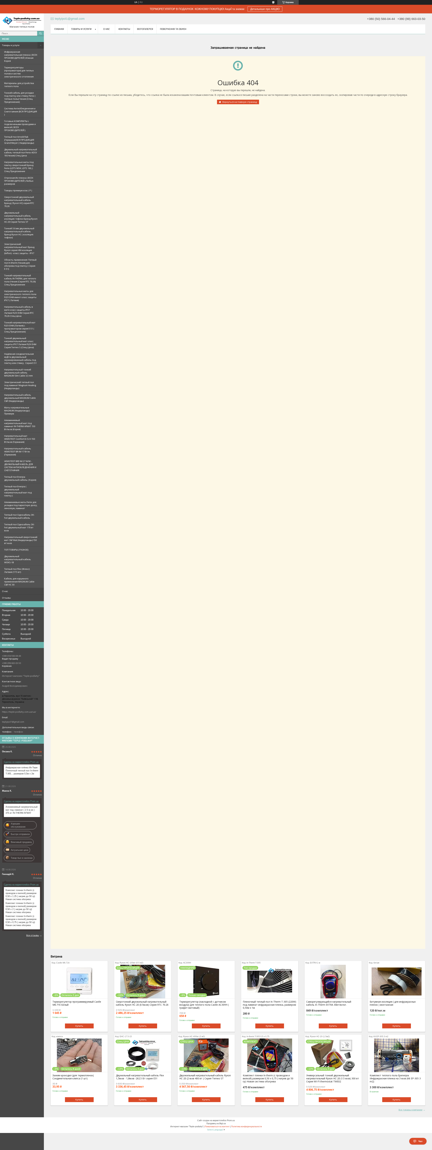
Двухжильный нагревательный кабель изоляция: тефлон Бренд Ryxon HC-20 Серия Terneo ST (20, 217)
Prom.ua (231, 1120)
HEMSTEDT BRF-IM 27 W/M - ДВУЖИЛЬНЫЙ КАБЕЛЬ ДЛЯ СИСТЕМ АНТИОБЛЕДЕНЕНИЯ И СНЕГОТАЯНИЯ (20, 466)
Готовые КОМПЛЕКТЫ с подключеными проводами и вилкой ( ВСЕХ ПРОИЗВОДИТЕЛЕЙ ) (20, 126)
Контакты (124, 29)
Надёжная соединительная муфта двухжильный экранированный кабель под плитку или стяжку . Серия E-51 (20, 358)
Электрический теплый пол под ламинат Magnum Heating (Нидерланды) (20, 385)
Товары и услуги (10, 45)
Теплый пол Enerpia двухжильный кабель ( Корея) (20, 478)
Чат (420, 1141)
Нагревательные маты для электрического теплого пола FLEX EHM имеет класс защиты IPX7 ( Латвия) (20, 296)
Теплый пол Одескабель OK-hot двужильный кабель (19, 516)
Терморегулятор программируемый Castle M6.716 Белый (76, 1003)
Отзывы (6, 597)
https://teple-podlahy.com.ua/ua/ (19, 711)
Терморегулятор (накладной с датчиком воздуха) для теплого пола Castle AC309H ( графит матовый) (204, 1004)
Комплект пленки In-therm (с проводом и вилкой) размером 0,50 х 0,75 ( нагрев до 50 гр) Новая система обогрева (21, 921)
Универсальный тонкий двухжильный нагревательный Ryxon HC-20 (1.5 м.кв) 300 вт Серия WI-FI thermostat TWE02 (332, 1078)
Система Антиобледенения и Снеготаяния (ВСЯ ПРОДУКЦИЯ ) (20, 111)
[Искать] (40, 33)
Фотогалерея (145, 29)
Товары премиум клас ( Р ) (18, 190)
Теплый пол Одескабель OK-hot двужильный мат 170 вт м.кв (19, 527)
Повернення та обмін (173, 29)
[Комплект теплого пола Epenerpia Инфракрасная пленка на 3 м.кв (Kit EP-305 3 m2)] (396, 1055)
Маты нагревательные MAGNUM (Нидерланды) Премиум (17, 410)
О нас (5, 591)
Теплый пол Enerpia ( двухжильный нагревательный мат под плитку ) (18, 491)
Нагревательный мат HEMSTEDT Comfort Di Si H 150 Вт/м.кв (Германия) (19, 438)
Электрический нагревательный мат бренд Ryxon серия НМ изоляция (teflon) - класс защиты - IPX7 (19, 249)
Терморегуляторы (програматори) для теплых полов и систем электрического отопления (19, 72)
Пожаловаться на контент (217, 1126)
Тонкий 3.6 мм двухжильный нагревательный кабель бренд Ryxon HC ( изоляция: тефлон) (19, 233)
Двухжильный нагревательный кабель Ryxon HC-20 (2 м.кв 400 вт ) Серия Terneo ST (205, 1077)
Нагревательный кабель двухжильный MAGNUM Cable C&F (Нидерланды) (20, 397)
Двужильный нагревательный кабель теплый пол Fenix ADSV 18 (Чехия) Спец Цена (20, 152)
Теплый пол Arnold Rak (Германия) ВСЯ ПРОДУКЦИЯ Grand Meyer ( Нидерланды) (19, 139)
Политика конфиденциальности (246, 1126)
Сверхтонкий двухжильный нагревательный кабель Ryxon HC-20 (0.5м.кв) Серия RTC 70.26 (142, 1003)
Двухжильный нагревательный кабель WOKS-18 (17, 559)
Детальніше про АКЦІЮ (265, 9)
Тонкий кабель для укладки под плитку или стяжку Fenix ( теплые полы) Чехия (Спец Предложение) (19, 97)
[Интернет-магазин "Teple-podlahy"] (22, 20)
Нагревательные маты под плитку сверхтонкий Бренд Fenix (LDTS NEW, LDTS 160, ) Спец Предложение (19, 167)
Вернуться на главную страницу (239, 101)
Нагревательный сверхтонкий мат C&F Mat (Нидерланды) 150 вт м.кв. (20, 540)
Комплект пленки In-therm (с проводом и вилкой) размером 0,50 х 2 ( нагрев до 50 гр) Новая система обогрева (21, 908)
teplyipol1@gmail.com (13, 721)
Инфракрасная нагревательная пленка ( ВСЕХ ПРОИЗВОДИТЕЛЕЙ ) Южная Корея (20, 56)
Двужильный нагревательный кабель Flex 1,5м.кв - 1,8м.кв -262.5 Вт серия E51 (140, 1077)
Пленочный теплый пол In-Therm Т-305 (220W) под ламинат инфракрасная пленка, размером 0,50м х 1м (269, 1004)
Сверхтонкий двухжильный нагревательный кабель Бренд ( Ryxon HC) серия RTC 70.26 (19, 201)
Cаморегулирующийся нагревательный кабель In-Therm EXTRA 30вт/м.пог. (328, 1003)
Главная (59, 29)
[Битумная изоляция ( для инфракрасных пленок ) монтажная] (396, 981)
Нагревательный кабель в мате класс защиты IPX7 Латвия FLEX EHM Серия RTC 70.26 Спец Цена (19, 311)
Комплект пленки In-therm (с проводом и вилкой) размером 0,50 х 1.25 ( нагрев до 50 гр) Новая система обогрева (21, 895)
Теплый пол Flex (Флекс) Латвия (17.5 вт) (17, 570)
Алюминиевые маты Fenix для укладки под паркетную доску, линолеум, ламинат (20, 505)
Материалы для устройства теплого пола (19, 85)
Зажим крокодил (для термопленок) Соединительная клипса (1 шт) (73, 1077)
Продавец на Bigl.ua (216, 1123)
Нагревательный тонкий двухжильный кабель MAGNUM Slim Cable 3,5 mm (18, 372)
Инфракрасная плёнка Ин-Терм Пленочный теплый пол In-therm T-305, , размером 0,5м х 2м (22, 770)
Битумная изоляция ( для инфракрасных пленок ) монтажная (393, 1003)
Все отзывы (32, 935)
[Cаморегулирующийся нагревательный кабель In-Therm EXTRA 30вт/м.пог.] (333, 981)
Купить (79, 1025)
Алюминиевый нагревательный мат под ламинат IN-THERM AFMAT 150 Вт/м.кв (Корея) (19, 425)
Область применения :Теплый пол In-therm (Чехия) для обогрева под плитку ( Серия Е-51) (20, 264)
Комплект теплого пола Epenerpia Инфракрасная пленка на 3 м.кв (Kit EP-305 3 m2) (395, 1078)
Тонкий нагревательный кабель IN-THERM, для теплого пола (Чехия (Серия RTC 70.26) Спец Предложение (20, 280)
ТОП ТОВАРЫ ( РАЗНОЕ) (16, 549)
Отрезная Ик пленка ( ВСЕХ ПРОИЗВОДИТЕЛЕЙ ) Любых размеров (18, 180)
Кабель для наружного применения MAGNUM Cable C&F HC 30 (19, 581)
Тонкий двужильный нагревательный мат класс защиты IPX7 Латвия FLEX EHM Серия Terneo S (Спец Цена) (20, 343)
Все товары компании (410, 1109)
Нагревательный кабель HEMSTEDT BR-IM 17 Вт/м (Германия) (17, 451)
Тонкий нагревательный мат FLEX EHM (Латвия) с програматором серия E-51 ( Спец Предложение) (19, 327)
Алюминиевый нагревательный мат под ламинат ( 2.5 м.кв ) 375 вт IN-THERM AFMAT (21, 810)
